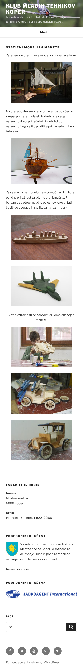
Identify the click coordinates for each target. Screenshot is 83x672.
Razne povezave (17, 569)
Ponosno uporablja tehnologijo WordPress (33, 662)
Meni (43, 32)
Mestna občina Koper (35, 549)
